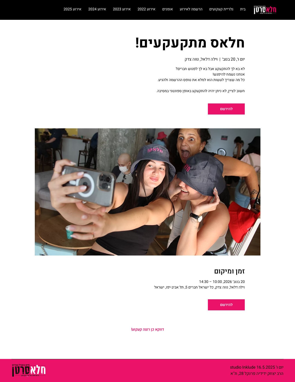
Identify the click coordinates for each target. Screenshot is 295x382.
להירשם (226, 109)
